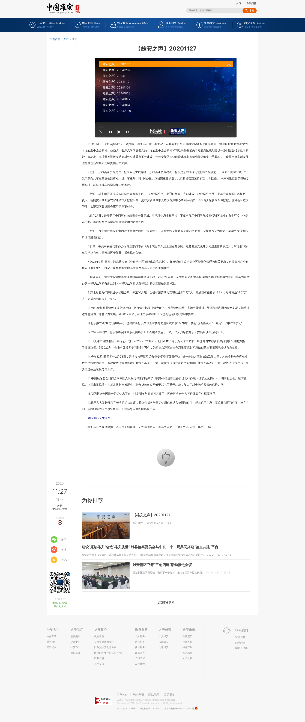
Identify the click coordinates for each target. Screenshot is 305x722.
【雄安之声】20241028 (115, 93)
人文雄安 (164, 636)
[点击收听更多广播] (171, 131)
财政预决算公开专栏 (105, 647)
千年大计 (53, 629)
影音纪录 (51, 647)
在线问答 (251, 3)
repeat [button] (100, 132)
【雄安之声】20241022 (115, 99)
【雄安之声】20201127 (115, 64)
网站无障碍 (241, 648)
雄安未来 (189, 629)
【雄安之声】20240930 (115, 111)
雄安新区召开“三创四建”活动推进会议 (162, 565)
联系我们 (169, 694)
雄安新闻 (76, 629)
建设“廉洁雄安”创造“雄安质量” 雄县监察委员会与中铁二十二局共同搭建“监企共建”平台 (150, 547)
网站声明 (138, 694)
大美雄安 (165, 629)
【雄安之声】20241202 (115, 70)
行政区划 (187, 641)
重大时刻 (51, 641)
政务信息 (99, 658)
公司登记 (140, 658)
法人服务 (140, 641)
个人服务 (140, 636)
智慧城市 (187, 652)
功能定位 (187, 636)
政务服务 (141, 629)
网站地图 (154, 694)
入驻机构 (187, 658)
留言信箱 (240, 637)
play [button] (119, 132)
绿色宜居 (187, 647)
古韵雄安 (164, 641)
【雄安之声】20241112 (114, 81)
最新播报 (75, 636)
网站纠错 (240, 642)
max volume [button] (231, 132)
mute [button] (207, 132)
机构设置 (99, 636)
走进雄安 (164, 647)
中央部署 (51, 636)
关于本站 (122, 694)
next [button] (128, 132)
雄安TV (74, 647)
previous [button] (110, 132)
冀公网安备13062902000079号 (179, 708)
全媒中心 (75, 641)
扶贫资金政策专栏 (104, 641)
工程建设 (140, 663)
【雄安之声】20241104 (115, 87)
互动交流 (99, 663)
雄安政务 (100, 629)
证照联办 (140, 652)
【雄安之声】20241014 (115, 105)
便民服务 (140, 647)
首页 (238, 3)
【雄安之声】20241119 (114, 76)
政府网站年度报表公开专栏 (109, 652)
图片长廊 (75, 652)
